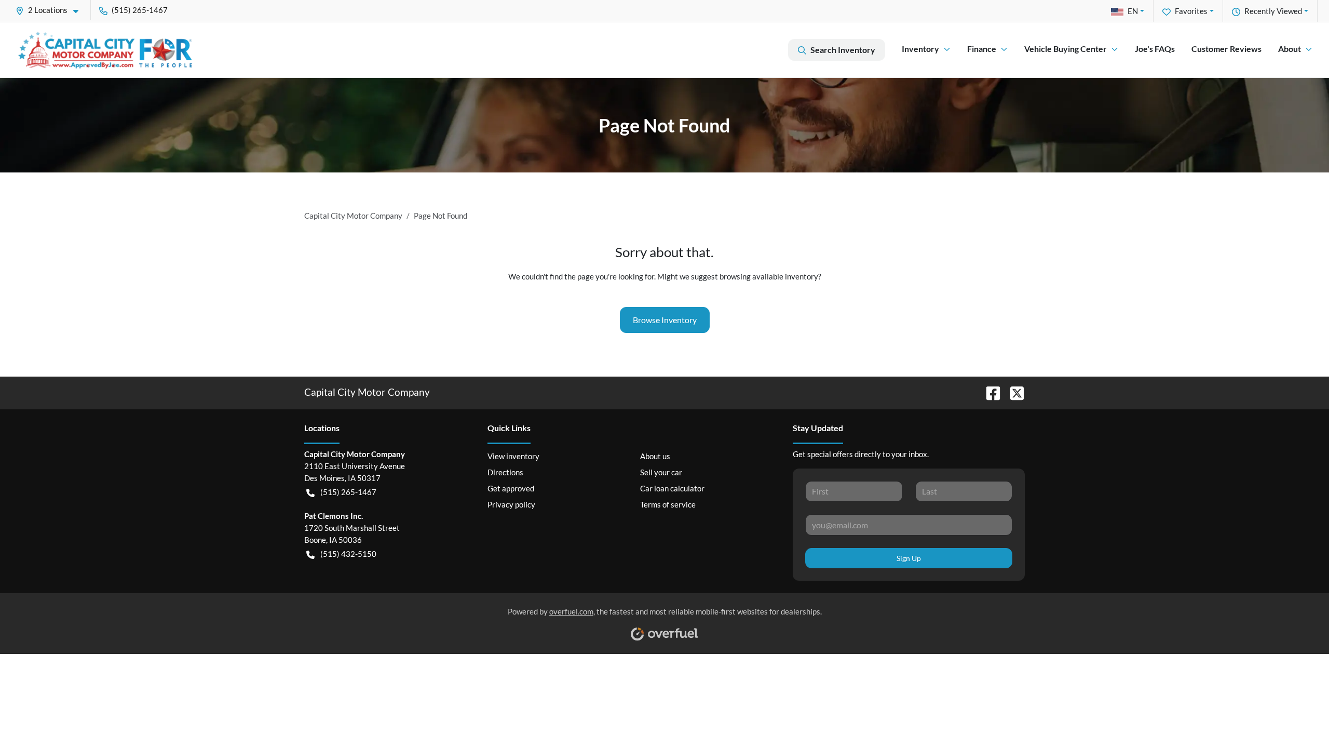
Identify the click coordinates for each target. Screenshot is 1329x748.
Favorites (1191, 11)
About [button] (1289, 49)
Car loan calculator (672, 488)
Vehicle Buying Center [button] (1065, 49)
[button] (51, 10)
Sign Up (909, 558)
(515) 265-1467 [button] (140, 10)
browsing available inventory (769, 276)
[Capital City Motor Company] (106, 50)
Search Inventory (842, 50)
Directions (505, 472)
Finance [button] (981, 49)
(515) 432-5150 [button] (348, 553)
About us (655, 456)
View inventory (513, 456)
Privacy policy (511, 504)
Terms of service (668, 504)
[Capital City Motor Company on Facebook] (989, 392)
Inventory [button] (920, 49)
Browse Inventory (665, 320)
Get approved (510, 488)
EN (1133, 11)
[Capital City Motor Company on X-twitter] (1013, 392)
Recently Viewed (1273, 11)
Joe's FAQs (1155, 49)
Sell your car (661, 472)
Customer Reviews (1226, 49)
